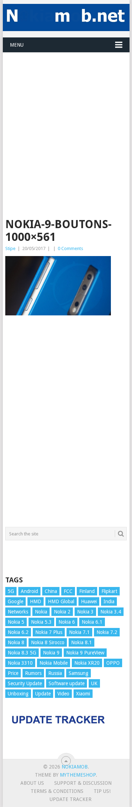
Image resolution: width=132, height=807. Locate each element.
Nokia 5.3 (41, 622)
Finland (87, 591)
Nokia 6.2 (18, 632)
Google (15, 601)
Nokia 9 (51, 652)
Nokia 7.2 (106, 632)
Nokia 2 (62, 612)
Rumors (33, 673)
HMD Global (61, 601)
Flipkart (109, 591)
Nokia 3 (85, 612)
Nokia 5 (16, 622)
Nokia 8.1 (81, 642)
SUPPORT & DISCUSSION (83, 783)
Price (13, 673)
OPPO (113, 663)
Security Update (25, 683)
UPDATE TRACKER (71, 799)
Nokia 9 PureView (85, 652)
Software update (66, 683)
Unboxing (18, 693)
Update (43, 693)
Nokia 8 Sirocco (47, 642)
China (51, 591)
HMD (35, 601)
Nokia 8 (16, 642)
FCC (68, 591)
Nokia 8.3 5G (22, 652)
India (108, 601)
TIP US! (102, 791)
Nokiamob (75, 767)
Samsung (78, 673)
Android (29, 591)
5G (11, 591)
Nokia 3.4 (110, 612)
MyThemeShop (78, 775)
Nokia (41, 612)
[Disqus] (66, 424)
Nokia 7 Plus (48, 632)
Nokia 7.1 (79, 632)
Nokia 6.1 (92, 622)
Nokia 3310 (20, 663)
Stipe (10, 248)
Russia (55, 673)
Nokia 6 (66, 622)
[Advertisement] (66, 119)
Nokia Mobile (53, 663)
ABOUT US (32, 783)
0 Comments (70, 248)
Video (63, 693)
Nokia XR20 (87, 663)
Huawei (89, 601)
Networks (18, 612)
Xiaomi (83, 693)
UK (94, 683)
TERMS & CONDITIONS (57, 791)
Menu (17, 45)
